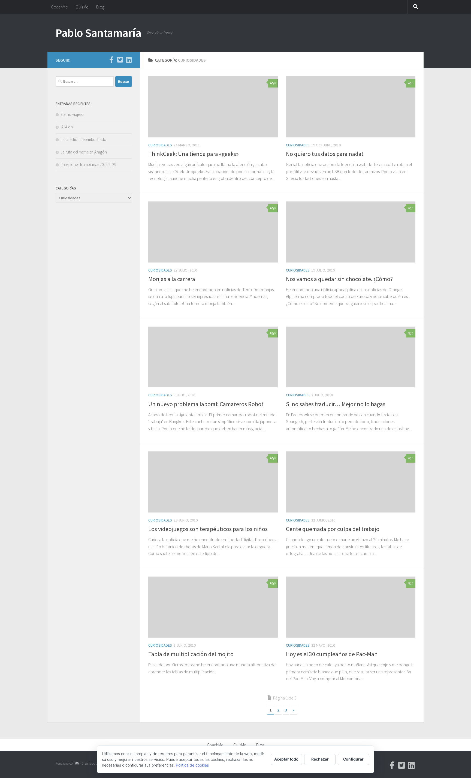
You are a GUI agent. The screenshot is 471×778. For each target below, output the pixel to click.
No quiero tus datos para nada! (324, 154)
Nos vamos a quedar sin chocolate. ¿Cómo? (339, 279)
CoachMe (59, 7)
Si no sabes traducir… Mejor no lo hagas (335, 404)
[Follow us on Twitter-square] (120, 59)
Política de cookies (192, 765)
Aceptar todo (286, 759)
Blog (100, 7)
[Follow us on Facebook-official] (111, 59)
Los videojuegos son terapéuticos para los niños (208, 529)
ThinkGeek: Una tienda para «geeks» (193, 154)
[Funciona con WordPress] (77, 763)
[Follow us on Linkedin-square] (128, 59)
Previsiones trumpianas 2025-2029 (88, 164)
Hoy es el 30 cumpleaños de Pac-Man (332, 654)
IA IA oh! (67, 126)
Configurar (353, 759)
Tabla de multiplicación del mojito (191, 654)
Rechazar (320, 759)
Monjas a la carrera (171, 279)
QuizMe (82, 7)
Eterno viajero (72, 114)
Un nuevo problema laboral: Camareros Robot (206, 404)
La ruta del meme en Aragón (84, 152)
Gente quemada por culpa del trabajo (332, 529)
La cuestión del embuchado (83, 139)
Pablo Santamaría (98, 33)
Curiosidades (160, 145)
